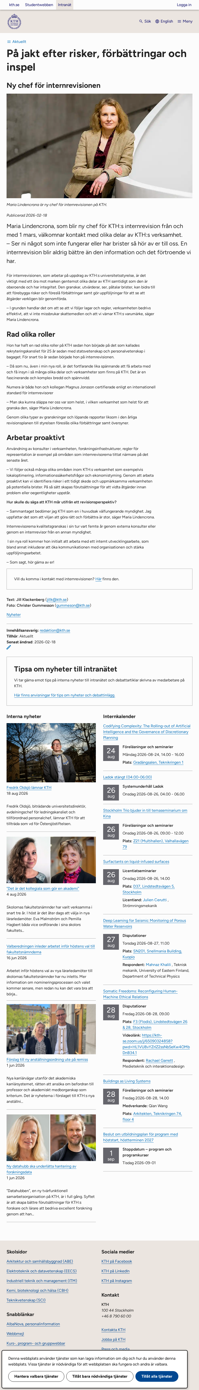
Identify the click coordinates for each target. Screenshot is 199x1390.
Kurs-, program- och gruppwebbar (36, 1343)
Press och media (115, 1349)
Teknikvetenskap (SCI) (26, 1300)
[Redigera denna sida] (9, 647)
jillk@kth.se (57, 599)
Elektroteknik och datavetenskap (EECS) (42, 1271)
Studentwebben (39, 4)
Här (98, 579)
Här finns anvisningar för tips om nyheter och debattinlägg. (64, 695)
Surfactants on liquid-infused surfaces (136, 861)
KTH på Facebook (116, 1261)
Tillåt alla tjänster (156, 1376)
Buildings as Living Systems (126, 1081)
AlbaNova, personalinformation (33, 1324)
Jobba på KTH (113, 1339)
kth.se (14, 4)
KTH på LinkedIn (115, 1271)
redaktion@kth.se (55, 630)
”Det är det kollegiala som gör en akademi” (43, 888)
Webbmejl (15, 1333)
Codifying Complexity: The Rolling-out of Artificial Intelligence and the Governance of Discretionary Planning (147, 732)
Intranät (64, 4)
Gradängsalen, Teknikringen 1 (158, 762)
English (167, 21)
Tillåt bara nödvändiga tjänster (99, 1376)
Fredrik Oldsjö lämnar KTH (29, 787)
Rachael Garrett (159, 1060)
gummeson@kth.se (73, 605)
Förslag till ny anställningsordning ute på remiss (47, 1059)
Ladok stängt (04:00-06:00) (127, 777)
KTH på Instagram (116, 1280)
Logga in (184, 4)
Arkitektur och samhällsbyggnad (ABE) (40, 1261)
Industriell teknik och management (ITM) (42, 1280)
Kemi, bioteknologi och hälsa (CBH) (37, 1290)
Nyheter (14, 614)
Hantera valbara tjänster (36, 1376)
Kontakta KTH (113, 1329)
